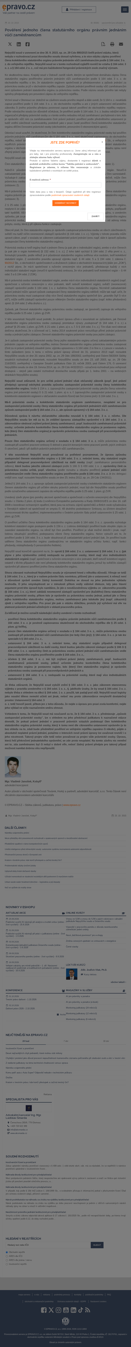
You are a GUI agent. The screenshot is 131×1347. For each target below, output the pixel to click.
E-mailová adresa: (40, 179)
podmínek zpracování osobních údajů (70, 195)
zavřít (96, 216)
